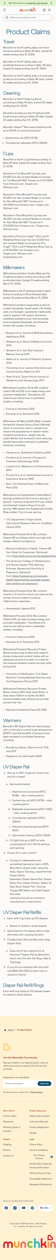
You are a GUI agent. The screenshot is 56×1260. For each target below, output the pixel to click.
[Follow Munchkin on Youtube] (24, 1208)
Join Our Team (9, 1116)
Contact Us (8, 1156)
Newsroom (8, 1122)
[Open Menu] (4, 9)
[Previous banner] (6, 3)
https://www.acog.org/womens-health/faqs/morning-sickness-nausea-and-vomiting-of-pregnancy (28, 580)
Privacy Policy (37, 1092)
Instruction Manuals (39, 1122)
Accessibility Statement (41, 1179)
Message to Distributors (41, 1184)
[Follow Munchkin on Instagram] (15, 1208)
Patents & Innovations (40, 1116)
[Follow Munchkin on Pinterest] (32, 1208)
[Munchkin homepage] (28, 9)
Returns (7, 1150)
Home (11, 1030)
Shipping (7, 1144)
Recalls (33, 1133)
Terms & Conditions (39, 1150)
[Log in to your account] (49, 9)
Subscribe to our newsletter (16, 1077)
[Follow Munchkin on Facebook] (6, 1208)
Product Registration (39, 1127)
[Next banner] (50, 3)
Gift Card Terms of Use (40, 1173)
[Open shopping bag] (44, 9)
